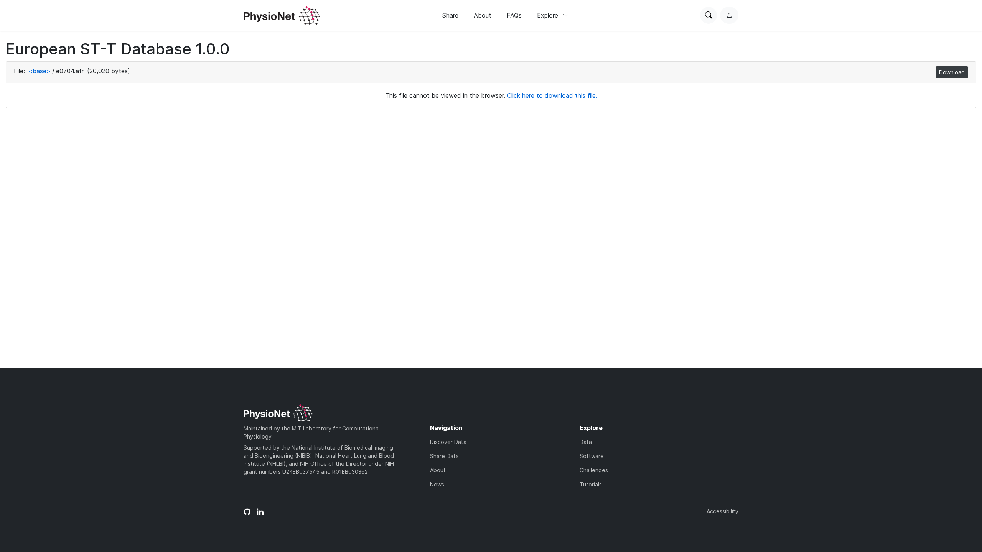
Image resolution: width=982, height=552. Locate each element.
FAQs (514, 15)
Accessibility (722, 511)
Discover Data (448, 442)
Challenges (594, 470)
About (482, 15)
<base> (39, 71)
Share (450, 15)
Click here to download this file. (552, 95)
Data (586, 442)
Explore (548, 15)
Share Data (444, 456)
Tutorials (591, 484)
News (437, 484)
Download (952, 72)
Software (592, 456)
